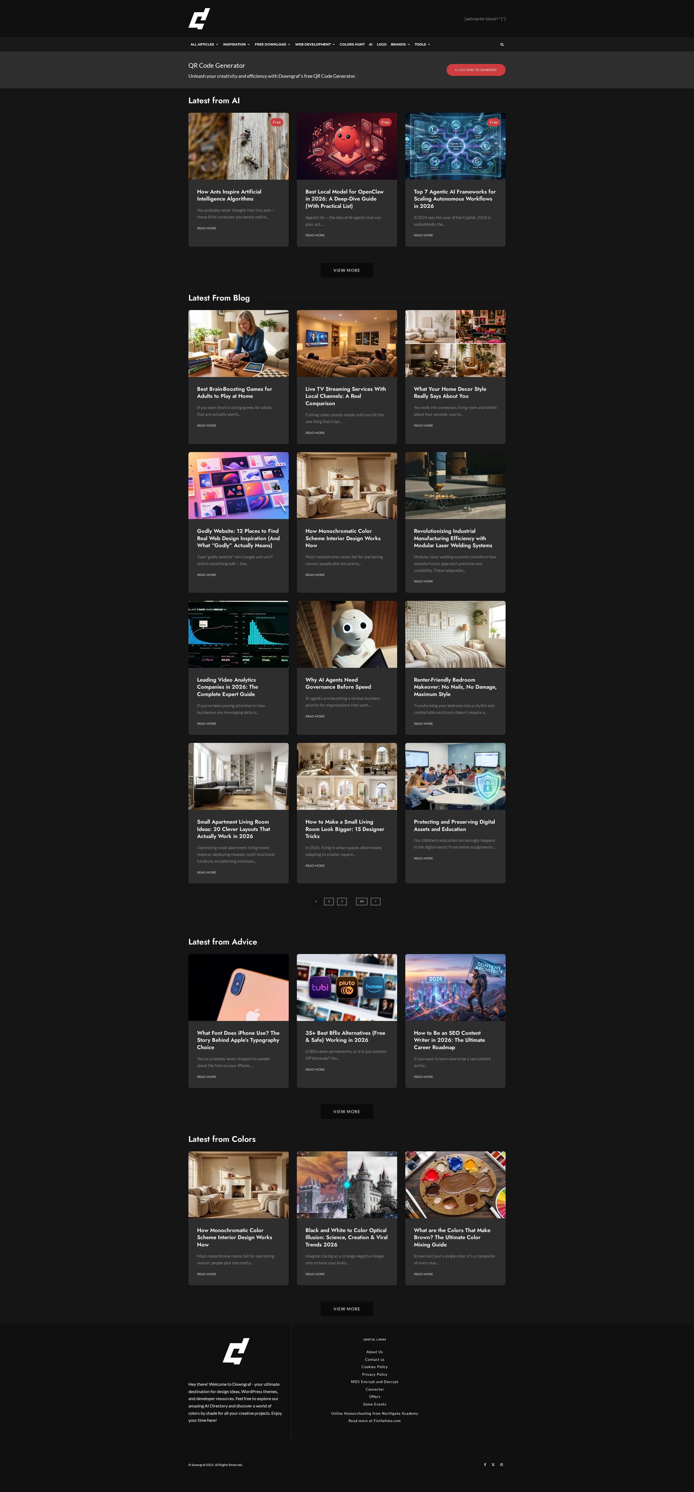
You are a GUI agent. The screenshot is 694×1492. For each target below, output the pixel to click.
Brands (398, 44)
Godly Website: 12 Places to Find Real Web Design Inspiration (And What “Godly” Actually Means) (238, 538)
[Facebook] (485, 1464)
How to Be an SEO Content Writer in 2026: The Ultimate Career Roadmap (449, 1040)
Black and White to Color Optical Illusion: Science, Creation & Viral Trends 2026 (347, 1238)
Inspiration (234, 44)
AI (370, 44)
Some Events (375, 1404)
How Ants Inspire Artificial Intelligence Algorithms (229, 195)
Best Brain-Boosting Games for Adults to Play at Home (234, 393)
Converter (375, 1389)
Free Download (270, 44)
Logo (382, 44)
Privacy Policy (375, 1374)
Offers (375, 1396)
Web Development (313, 44)
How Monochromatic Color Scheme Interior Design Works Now (343, 538)
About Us (375, 1352)
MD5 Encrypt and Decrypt (375, 1382)
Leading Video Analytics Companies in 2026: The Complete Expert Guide (227, 687)
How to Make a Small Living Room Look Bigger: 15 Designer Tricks (345, 829)
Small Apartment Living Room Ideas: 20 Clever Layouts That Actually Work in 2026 (233, 829)
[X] (493, 1464)
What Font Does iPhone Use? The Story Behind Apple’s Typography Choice (238, 1040)
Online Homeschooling (351, 1413)
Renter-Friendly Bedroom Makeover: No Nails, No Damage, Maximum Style (455, 687)
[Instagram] (501, 1464)
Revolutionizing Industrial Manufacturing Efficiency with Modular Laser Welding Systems (453, 538)
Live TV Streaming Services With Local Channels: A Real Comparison (346, 396)
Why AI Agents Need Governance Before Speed (338, 683)
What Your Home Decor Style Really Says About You (450, 393)
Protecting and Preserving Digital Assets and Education (454, 825)
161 (362, 901)
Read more (358, 1421)
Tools (420, 44)
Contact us (375, 1359)
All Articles (202, 44)
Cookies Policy (375, 1367)
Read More (206, 228)
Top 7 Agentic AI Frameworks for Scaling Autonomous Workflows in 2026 (455, 199)
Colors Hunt (352, 44)
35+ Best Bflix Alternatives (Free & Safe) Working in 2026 (345, 1037)
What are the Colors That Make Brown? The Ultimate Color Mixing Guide (452, 1238)
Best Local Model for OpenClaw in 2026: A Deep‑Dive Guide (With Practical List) (345, 199)
